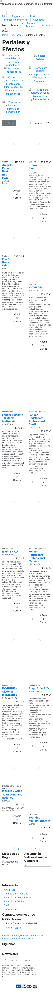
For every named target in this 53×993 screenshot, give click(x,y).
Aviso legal (39, 19)
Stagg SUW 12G (39, 688)
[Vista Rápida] (14, 158)
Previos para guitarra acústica (39, 98)
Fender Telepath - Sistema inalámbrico (12, 418)
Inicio (5, 16)
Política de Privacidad (16, 893)
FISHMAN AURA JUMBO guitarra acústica (12, 794)
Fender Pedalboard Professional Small (37, 419)
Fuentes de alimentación (13, 110)
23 (34, 849)
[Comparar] (12, 158)
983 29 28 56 (13, 928)
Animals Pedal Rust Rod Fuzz (7, 171)
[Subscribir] (48, 960)
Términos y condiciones (15, 19)
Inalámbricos (13, 93)
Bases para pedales (40, 74)
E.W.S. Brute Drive (6, 262)
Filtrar (9, 123)
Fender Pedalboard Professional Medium (37, 556)
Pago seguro (19, 16)
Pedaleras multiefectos (13, 63)
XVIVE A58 (36, 287)
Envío (33, 16)
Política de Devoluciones (18, 897)
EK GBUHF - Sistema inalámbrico (9, 691)
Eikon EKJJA (10, 551)
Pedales (39, 59)
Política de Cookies (15, 901)
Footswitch (40, 81)
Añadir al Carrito (17, 194)
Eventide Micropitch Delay (40, 819)
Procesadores (13, 71)
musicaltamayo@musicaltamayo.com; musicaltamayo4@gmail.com (23, 937)
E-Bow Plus (33, 166)
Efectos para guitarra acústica (13, 85)
